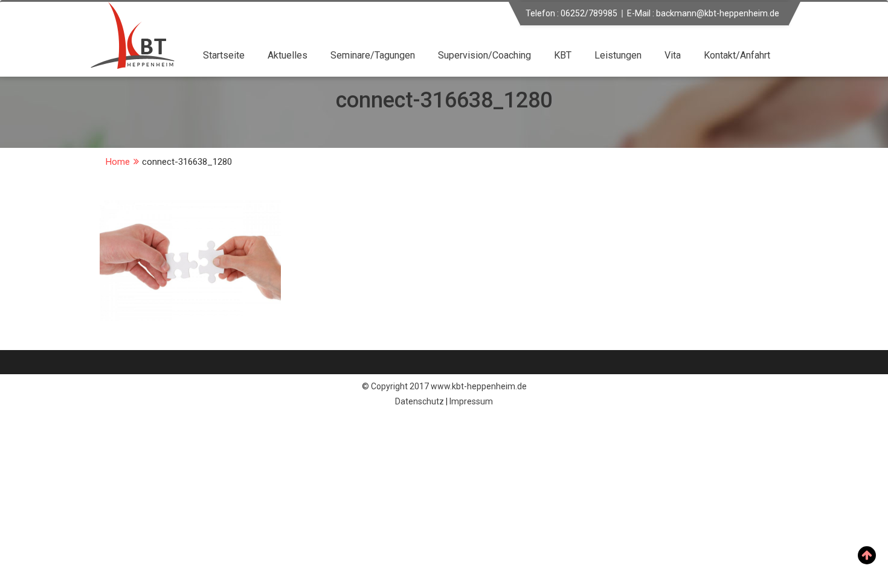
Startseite (224, 55)
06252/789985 (589, 13)
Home (118, 161)
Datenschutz (419, 401)
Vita (672, 55)
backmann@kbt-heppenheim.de (717, 13)
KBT (562, 55)
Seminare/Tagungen (372, 55)
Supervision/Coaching (484, 55)
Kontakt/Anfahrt (737, 55)
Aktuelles (287, 55)
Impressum (471, 401)
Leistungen (618, 55)
